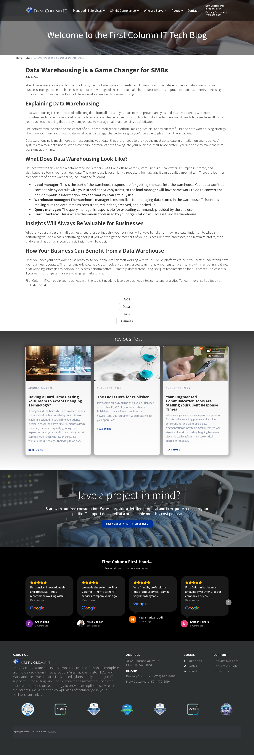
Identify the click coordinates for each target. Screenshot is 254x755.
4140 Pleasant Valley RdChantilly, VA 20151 (142, 663)
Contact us (221, 671)
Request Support (225, 661)
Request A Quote (225, 666)
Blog (28, 57)
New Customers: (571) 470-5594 (214, 7)
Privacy (52, 731)
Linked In (193, 671)
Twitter (192, 666)
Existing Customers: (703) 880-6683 (216, 14)
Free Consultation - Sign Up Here (127, 523)
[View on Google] (37, 608)
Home (19, 57)
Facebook (194, 661)
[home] (46, 10)
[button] (90, 10)
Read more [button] (37, 600)
